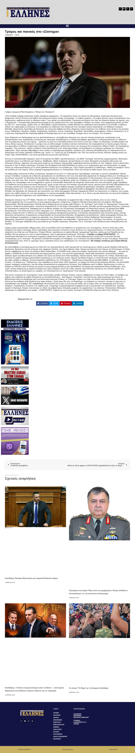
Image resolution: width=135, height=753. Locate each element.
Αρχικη (56, 713)
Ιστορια (56, 732)
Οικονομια (57, 720)
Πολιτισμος (57, 734)
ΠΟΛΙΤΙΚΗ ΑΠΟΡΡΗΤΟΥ (24, 749)
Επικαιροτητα (58, 724)
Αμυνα (56, 717)
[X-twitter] (120, 8)
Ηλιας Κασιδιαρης (60, 736)
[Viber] (127, 8)
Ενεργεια (57, 722)
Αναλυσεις (57, 729)
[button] (67, 26)
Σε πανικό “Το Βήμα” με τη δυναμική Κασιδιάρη (88, 688)
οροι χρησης (113, 749)
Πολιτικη (56, 715)
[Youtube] (124, 8)
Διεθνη (56, 727)
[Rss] (131, 8)
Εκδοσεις (57, 739)
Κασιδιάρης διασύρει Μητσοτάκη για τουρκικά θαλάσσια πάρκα (31, 578)
